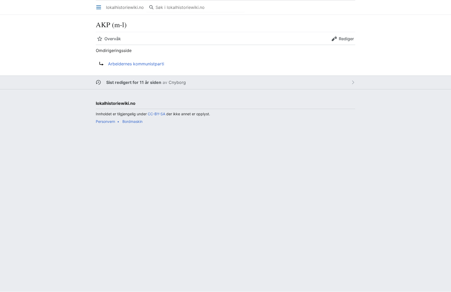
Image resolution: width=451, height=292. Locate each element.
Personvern (105, 121)
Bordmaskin (132, 121)
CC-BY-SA (156, 114)
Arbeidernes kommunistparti (136, 63)
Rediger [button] (346, 38)
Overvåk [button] (112, 38)
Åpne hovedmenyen (100, 10)
